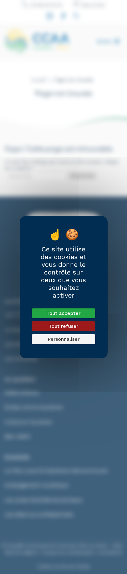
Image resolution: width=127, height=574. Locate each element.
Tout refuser (63, 326)
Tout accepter (63, 313)
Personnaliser (63, 339)
